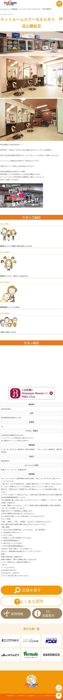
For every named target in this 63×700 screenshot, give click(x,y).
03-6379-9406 (6, 409)
